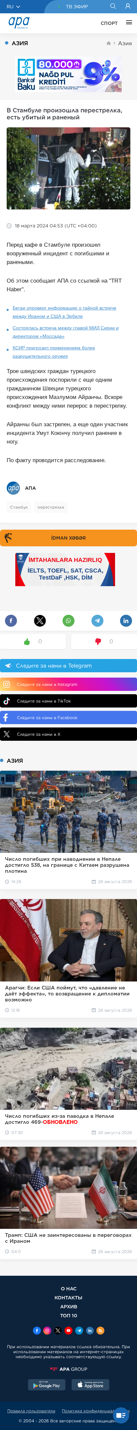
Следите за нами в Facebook (47, 717)
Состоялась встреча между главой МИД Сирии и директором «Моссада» (66, 332)
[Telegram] (79, 1331)
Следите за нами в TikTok (44, 701)
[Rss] (100, 1331)
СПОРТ (109, 23)
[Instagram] (47, 1331)
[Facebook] (37, 1331)
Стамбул (19, 507)
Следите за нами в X (39, 734)
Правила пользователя (31, 1410)
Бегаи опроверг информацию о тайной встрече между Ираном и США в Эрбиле (64, 312)
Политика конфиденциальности (96, 1410)
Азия (125, 43)
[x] (58, 1331)
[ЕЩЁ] (127, 23)
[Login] (127, 6)
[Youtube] (68, 1331)
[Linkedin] (90, 1331)
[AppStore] (90, 1385)
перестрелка (51, 507)
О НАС (68, 1288)
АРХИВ (68, 1306)
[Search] (113, 6)
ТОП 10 (68, 1315)
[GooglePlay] (47, 1385)
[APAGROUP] (68, 1369)
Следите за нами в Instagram (47, 684)
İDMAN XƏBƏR (68, 538)
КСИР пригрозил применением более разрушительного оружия (54, 352)
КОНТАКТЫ (68, 1297)
